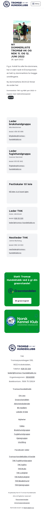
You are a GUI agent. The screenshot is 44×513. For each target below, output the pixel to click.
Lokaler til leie (22, 412)
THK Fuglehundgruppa (22, 460)
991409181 (30, 377)
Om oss (22, 395)
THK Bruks (22, 469)
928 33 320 (18, 218)
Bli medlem (22, 408)
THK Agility (22, 465)
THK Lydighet (22, 473)
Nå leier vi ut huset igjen (18, 192)
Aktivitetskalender (22, 404)
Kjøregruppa (22, 438)
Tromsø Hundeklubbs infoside (22, 456)
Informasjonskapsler (22, 503)
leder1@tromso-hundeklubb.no (22, 223)
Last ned (11, 97)
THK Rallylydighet (22, 477)
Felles (22, 426)
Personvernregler (22, 499)
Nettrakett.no (29, 508)
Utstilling (22, 442)
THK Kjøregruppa (22, 485)
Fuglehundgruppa (22, 434)
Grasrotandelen (22, 399)
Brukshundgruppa (22, 430)
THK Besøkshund (22, 481)
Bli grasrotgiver (22, 301)
